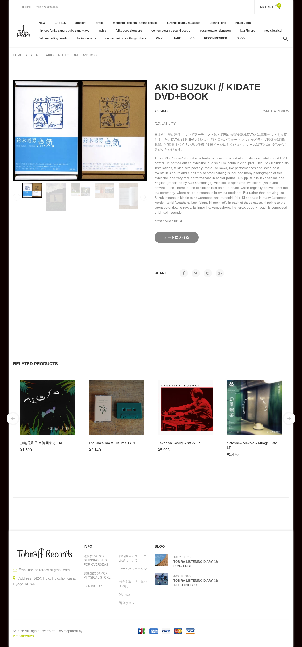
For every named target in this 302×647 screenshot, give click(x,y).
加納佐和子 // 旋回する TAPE (43, 443)
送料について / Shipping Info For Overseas (96, 560)
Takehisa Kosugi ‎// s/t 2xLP (179, 443)
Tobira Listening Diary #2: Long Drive (195, 564)
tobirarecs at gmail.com (52, 570)
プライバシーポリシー (133, 571)
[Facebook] (184, 273)
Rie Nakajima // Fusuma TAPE (112, 443)
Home (17, 55)
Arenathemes (23, 636)
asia (34, 55)
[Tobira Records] (23, 30)
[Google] (220, 273)
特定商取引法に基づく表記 (133, 584)
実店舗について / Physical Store (97, 575)
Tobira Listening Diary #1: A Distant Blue (195, 583)
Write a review (276, 111)
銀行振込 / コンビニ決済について (133, 558)
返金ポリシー (128, 603)
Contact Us (93, 586)
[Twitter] (196, 273)
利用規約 (125, 594)
